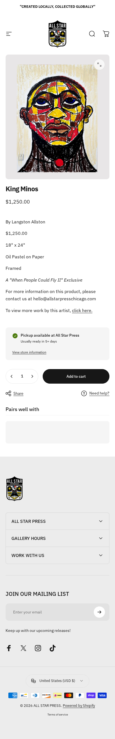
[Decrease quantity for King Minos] (12, 376)
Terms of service (57, 714)
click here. (82, 310)
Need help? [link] (99, 393)
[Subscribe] (99, 612)
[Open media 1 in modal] (99, 64)
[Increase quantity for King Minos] (32, 376)
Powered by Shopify (79, 705)
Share (18, 393)
